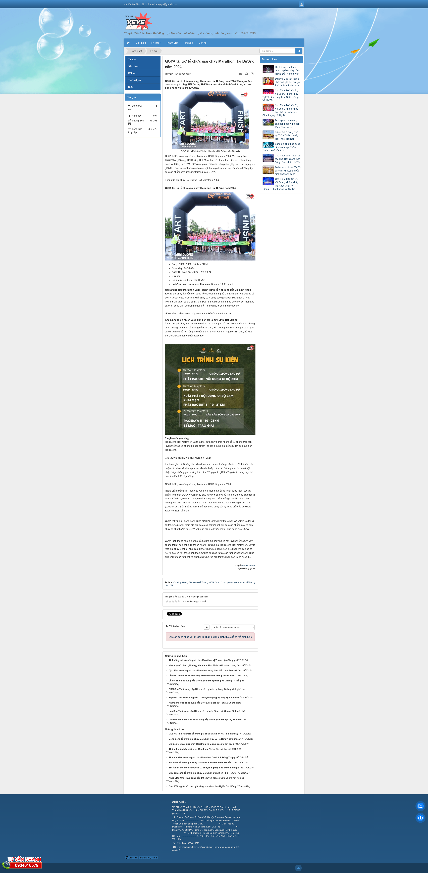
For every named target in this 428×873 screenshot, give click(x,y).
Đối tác (132, 73)
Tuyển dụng (134, 80)
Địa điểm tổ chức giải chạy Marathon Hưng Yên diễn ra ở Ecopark (203, 670)
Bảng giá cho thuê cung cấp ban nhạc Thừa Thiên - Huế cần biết (281, 147)
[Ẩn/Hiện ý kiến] (206, 627)
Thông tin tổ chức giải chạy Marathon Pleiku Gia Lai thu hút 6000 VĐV (205, 749)
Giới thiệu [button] (141, 42)
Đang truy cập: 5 (149, 857)
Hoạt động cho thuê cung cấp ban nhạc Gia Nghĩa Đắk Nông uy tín (287, 70)
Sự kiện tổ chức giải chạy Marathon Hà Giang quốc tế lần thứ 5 (201, 743)
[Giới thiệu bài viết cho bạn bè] (241, 73)
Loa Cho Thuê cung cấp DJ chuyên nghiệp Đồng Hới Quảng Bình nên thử (207, 711)
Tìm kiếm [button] (188, 42)
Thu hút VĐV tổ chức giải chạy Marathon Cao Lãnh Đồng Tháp (201, 757)
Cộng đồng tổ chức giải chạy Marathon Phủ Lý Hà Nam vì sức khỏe (204, 738)
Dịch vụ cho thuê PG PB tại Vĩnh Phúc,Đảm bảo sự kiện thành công (287, 170)
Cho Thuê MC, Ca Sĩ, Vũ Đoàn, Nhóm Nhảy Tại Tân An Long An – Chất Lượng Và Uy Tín (280, 95)
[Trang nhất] (128, 42)
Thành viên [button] (172, 42)
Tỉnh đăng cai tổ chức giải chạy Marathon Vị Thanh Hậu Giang (201, 660)
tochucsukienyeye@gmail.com (161, 4)
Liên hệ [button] (202, 42)
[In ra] (247, 73)
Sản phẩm (133, 66)
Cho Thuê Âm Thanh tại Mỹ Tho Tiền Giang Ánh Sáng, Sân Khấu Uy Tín (287, 159)
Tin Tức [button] (155, 42)
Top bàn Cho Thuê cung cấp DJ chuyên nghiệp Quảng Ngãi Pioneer (204, 697)
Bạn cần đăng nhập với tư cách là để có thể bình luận (210, 636)
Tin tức (132, 59)
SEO (130, 87)
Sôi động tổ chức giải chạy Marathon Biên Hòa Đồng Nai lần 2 (201, 762)
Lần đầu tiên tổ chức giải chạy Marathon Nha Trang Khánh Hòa (201, 675)
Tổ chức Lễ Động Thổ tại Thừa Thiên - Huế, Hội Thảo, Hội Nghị (286, 135)
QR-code (132, 857)
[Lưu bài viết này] (253, 73)
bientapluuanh (248, 565)
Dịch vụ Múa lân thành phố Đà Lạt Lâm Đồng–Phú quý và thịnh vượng (287, 82)
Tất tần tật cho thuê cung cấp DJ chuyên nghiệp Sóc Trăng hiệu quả (204, 767)
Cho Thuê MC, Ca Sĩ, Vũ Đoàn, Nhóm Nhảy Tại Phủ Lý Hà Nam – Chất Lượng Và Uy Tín (280, 110)
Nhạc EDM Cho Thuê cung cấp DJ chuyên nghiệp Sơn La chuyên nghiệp (206, 777)
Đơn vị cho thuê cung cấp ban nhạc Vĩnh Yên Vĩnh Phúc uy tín (287, 124)
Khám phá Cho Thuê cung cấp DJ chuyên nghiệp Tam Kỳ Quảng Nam (205, 702)
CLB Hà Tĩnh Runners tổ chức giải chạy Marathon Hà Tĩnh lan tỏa (203, 733)
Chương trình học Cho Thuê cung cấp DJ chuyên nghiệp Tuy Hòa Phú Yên (207, 719)
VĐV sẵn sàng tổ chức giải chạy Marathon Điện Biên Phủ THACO (202, 772)
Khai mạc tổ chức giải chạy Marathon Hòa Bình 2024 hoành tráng (202, 665)
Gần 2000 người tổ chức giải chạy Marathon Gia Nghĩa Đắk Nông (202, 786)
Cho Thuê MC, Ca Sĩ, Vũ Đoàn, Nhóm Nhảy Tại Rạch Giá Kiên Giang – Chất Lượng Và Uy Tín (280, 184)
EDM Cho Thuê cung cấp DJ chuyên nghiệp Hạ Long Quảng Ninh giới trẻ (207, 689)
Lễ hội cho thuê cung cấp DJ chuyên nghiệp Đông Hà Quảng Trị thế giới (206, 680)
